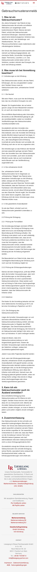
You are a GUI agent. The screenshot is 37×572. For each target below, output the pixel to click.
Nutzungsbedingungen (19, 565)
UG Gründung (18, 531)
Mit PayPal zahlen (18, 505)
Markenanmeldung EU (18, 522)
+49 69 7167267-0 (20, 556)
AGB (8, 565)
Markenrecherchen (10, 483)
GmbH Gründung (18, 529)
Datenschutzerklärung (20, 562)
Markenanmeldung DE (18, 520)
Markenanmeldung (18, 518)
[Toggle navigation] (33, 2)
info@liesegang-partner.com (18, 558)
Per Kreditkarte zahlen (18, 503)
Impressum (8, 562)
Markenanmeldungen (20, 481)
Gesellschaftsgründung (18, 527)
